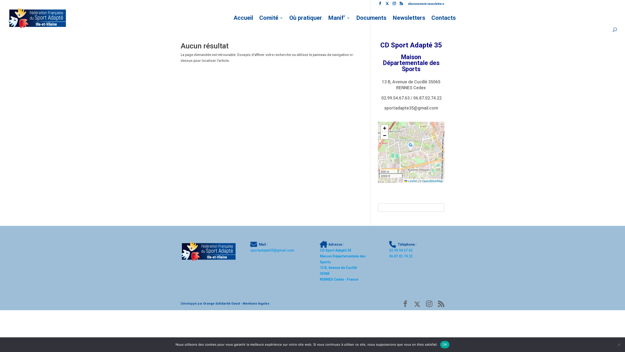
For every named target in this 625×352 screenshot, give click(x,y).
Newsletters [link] (409, 18)
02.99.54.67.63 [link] (395, 97)
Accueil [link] (243, 18)
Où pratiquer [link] (305, 18)
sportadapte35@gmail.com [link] (411, 107)
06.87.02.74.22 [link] (427, 97)
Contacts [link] (443, 18)
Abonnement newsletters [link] (426, 4)
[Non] (618, 344)
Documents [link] (371, 18)
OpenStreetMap (432, 181)
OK (445, 344)
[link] (380, 5)
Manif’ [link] (336, 18)
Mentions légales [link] (256, 303)
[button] (411, 147)
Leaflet (412, 181)
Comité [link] (268, 18)
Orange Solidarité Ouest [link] (221, 303)
